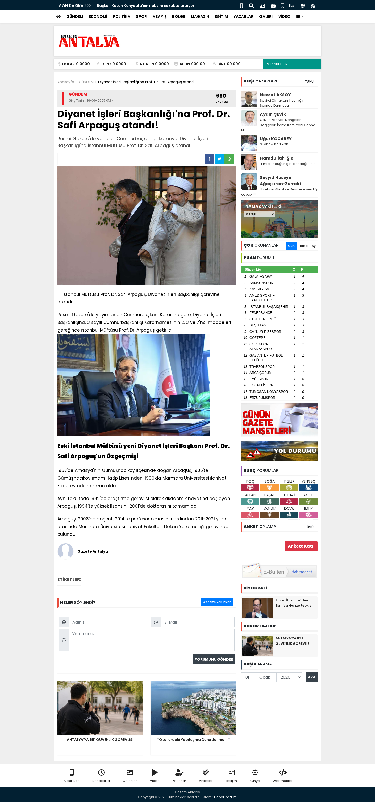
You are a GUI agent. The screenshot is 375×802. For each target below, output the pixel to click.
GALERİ (266, 16)
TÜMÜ (309, 81)
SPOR (141, 16)
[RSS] (313, 5)
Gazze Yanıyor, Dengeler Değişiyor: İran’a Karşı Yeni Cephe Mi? (278, 124)
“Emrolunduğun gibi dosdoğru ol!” (288, 163)
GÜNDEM (74, 16)
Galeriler (130, 780)
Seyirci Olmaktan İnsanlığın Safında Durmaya (282, 103)
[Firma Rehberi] (273, 5)
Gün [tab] (291, 246)
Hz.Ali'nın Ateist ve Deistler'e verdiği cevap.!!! (279, 192)
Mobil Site (72, 780)
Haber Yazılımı (226, 797)
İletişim (231, 780)
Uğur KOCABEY (276, 139)
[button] (300, 16)
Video (155, 780)
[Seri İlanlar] (282, 5)
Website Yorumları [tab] (217, 602)
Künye (255, 780)
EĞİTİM (221, 16)
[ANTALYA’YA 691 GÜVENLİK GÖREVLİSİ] (257, 645)
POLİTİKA (121, 16)
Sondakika (101, 780)
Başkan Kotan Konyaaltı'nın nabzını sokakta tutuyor (145, 5)
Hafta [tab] (303, 246)
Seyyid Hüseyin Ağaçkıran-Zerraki (280, 181)
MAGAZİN (200, 16)
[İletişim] (262, 5)
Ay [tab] (314, 246)
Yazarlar (179, 780)
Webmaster (283, 780)
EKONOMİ (98, 16)
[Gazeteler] (292, 5)
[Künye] (302, 5)
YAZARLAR (243, 16)
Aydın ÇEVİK (273, 114)
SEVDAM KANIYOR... (275, 144)
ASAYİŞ (160, 16)
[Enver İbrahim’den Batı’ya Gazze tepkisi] (257, 607)
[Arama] (251, 5)
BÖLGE (178, 16)
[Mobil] (241, 5)
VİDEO (284, 16)
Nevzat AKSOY (275, 95)
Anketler (206, 780)
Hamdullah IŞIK (276, 158)
